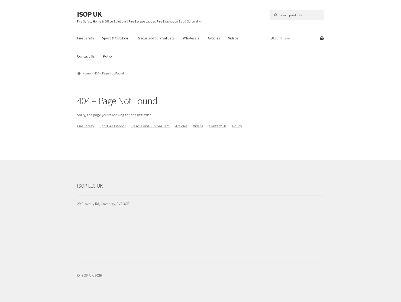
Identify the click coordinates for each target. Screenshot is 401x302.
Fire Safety (85, 38)
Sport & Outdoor (115, 38)
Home (87, 73)
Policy (108, 56)
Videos (233, 38)
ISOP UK (89, 14)
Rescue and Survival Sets (155, 38)
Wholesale (191, 38)
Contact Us (86, 56)
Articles (214, 38)
